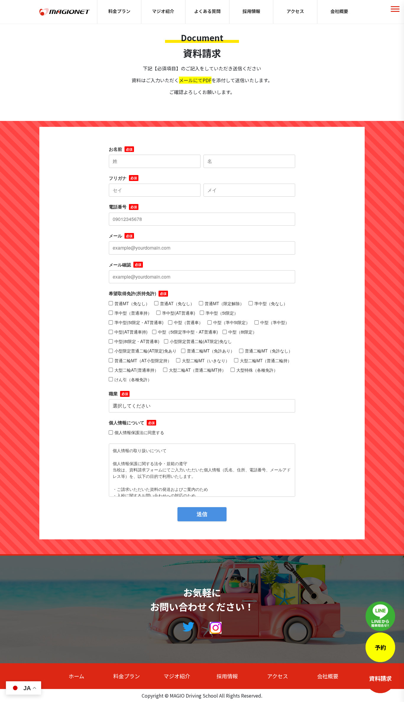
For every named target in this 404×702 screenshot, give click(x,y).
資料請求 (380, 678)
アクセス (295, 11)
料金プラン (119, 11)
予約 (380, 647)
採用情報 (251, 11)
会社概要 (339, 11)
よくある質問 (207, 11)
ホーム (76, 676)
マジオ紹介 (163, 11)
